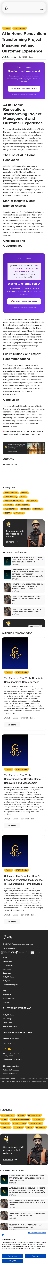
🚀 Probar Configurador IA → (24, 301)
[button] (41, 7)
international (19, 28)
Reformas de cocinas (37, 1082)
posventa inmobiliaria (14, 501)
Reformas (37, 509)
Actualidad (19, 513)
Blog (4, 990)
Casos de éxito (22, 505)
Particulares (7, 961)
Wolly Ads (6, 981)
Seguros (8, 505)
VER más (12, 725)
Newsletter (7, 994)
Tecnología (7, 973)
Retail (23, 497)
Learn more (35, 434)
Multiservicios (10, 509)
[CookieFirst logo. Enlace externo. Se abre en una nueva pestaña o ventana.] (3, 1236)
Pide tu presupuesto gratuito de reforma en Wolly (24, 268)
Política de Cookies (10, 1074)
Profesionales (11, 493)
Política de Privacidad (11, 1070)
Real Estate (32, 501)
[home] (6, 8)
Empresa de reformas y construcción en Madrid (19, 1079)
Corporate (7, 969)
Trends (6, 28)
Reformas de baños (20, 1082)
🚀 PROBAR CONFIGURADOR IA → (24, 88)
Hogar (7, 513)
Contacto (6, 1002)
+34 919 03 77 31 (9, 1043)
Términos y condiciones (11, 1066)
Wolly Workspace (9, 977)
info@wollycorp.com (11, 1038)
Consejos (25, 509)
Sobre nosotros (9, 998)
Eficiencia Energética (10, 985)
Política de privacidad (37, 1233)
